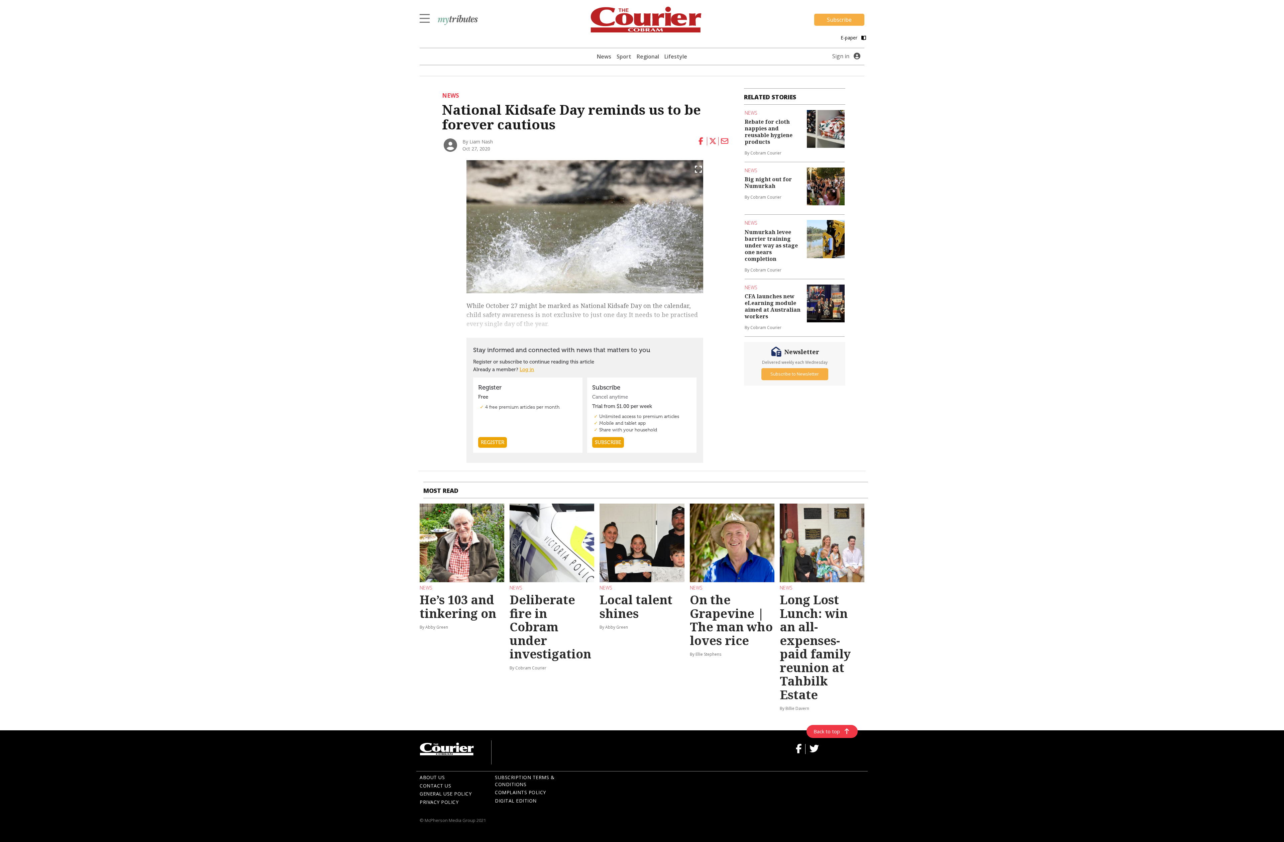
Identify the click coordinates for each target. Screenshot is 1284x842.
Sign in (840, 56)
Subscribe (839, 19)
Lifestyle (675, 56)
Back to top (827, 731)
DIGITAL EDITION (516, 801)
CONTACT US (435, 785)
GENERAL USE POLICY (445, 794)
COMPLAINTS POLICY (520, 792)
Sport (624, 56)
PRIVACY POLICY (439, 802)
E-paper (850, 37)
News (604, 56)
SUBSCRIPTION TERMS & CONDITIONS (524, 780)
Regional (648, 56)
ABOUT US (432, 777)
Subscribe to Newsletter (794, 374)
